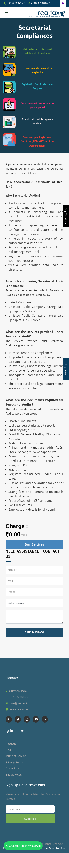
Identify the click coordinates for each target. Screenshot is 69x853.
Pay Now (65, 369)
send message (34, 632)
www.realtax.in (19, 709)
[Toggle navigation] (6, 12)
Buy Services (65, 216)
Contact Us (12, 768)
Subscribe (30, 818)
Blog (8, 749)
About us (11, 743)
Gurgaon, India (18, 690)
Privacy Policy (14, 762)
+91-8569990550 (19, 697)
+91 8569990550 (16, 3)
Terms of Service (16, 756)
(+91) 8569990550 (40, 3)
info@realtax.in (19, 703)
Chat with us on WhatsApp (24, 845)
